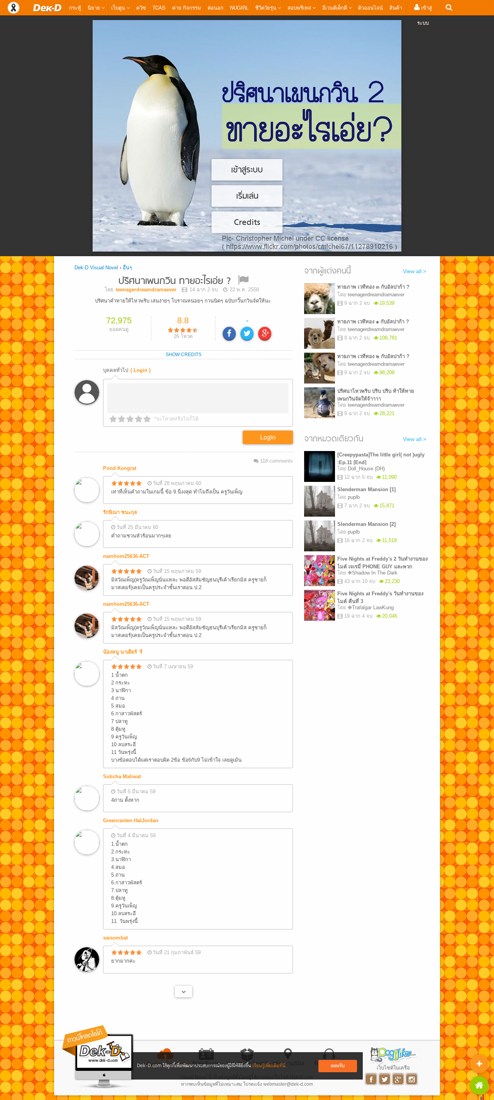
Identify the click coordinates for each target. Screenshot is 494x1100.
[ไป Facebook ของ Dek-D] (371, 1079)
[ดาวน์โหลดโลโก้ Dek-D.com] (98, 1057)
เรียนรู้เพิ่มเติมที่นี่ (269, 1065)
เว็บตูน (119, 7)
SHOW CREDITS (183, 354)
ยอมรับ (338, 1065)
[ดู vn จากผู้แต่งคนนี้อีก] (183, 991)
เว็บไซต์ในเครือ (393, 1067)
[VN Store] (479, 1085)
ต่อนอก (215, 7)
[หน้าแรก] (47, 7)
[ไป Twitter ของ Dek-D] (385, 1079)
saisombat (115, 938)
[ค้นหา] (449, 7)
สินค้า (395, 7)
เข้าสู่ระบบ (424, 15)
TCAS (159, 7)
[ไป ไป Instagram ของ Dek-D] (412, 1079)
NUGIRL (239, 7)
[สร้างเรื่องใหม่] (479, 1063)
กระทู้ (75, 7)
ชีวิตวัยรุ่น (266, 7)
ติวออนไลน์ (370, 7)
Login (268, 437)
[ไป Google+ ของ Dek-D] (398, 1079)
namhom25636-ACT (126, 556)
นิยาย (95, 7)
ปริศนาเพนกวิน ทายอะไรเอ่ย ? (174, 281)
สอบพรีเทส (300, 7)
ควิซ (141, 7)
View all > (414, 271)
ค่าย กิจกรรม (186, 7)
